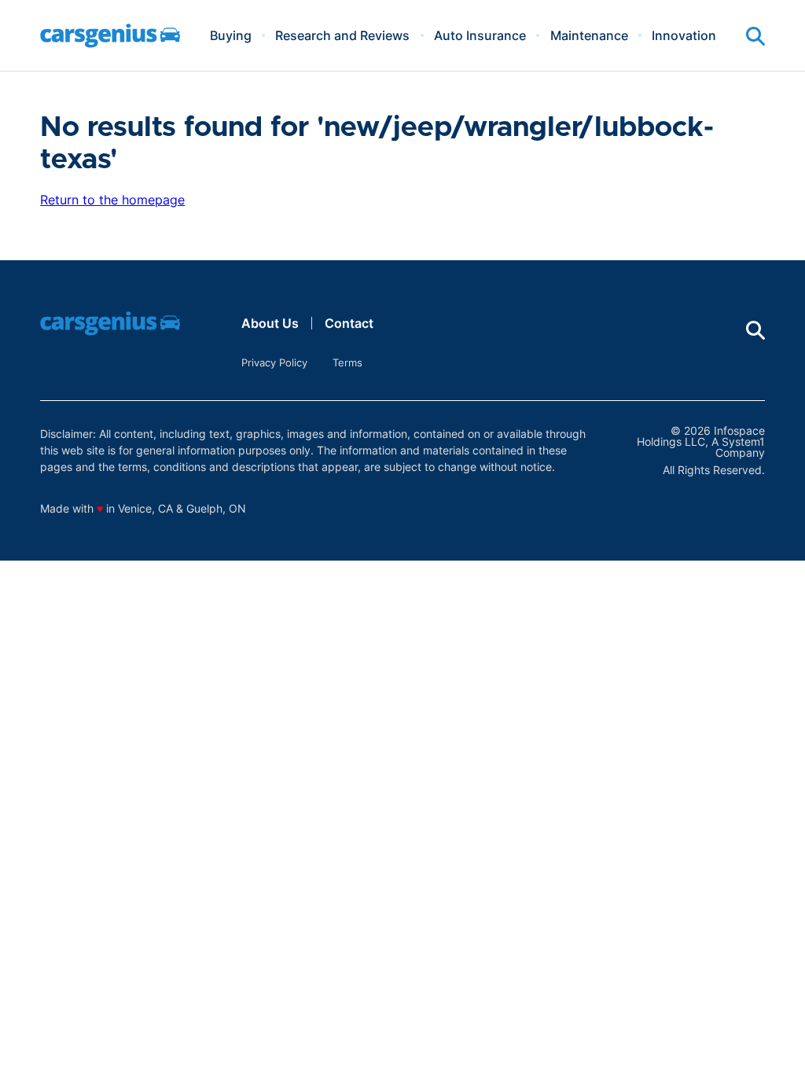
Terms (347, 362)
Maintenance (589, 35)
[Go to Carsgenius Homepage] (110, 36)
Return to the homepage (112, 200)
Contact (349, 323)
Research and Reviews (342, 35)
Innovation (684, 35)
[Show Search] (755, 36)
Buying (231, 35)
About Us (270, 323)
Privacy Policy (274, 362)
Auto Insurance (480, 35)
